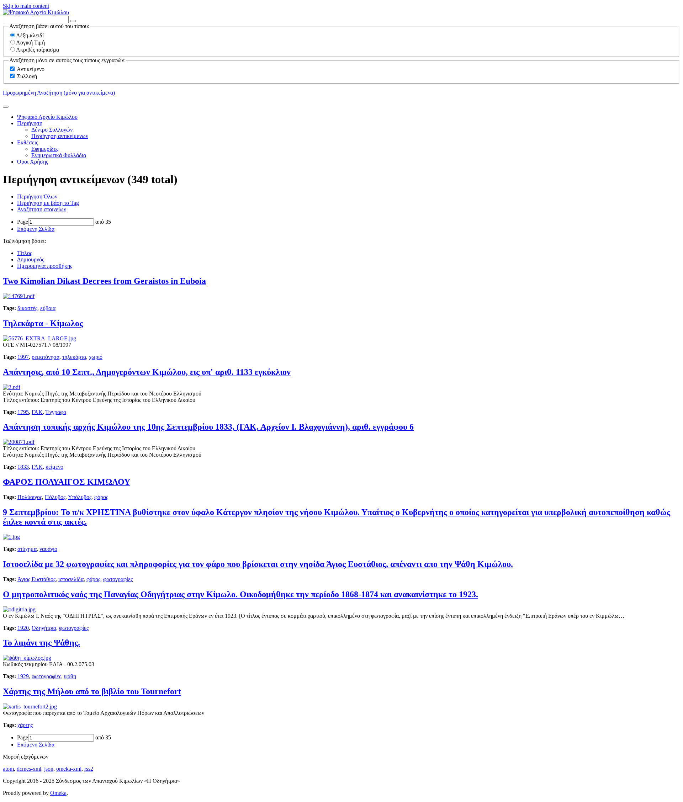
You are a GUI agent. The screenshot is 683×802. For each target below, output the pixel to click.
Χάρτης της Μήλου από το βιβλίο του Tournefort (92, 691)
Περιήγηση (29, 123)
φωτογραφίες (118, 579)
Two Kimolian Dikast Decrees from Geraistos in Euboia (104, 281)
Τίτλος (24, 253)
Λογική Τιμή (30, 42)
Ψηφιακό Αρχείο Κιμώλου (47, 117)
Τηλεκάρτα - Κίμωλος (43, 323)
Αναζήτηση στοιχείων (41, 209)
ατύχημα (27, 549)
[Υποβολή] (6, 107)
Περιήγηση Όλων (37, 196)
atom (8, 769)
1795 (23, 412)
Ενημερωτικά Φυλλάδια (58, 155)
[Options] (73, 21)
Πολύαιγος (29, 497)
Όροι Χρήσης (32, 162)
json (48, 769)
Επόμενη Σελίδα (35, 229)
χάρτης (25, 725)
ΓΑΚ (37, 412)
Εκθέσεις (27, 142)
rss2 (88, 769)
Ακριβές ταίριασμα (37, 50)
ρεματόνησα (45, 357)
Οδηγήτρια (44, 628)
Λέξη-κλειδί (30, 35)
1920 (23, 628)
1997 (23, 357)
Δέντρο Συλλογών (52, 130)
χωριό (95, 357)
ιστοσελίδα (71, 579)
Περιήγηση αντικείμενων (59, 136)
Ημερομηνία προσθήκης (44, 266)
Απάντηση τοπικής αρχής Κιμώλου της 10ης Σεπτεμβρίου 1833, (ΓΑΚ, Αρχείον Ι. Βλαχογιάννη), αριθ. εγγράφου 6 (208, 426)
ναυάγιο (48, 549)
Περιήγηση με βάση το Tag (48, 203)
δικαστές (27, 308)
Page (22, 222)
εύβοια (47, 308)
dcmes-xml (29, 769)
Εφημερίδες (44, 149)
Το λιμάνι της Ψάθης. (41, 642)
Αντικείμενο (30, 69)
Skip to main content (26, 6)
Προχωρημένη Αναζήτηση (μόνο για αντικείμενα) (59, 93)
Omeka (58, 793)
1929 (23, 676)
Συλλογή (27, 76)
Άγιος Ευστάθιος (36, 579)
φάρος (101, 497)
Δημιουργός (30, 259)
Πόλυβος (55, 497)
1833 (23, 467)
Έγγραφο (56, 412)
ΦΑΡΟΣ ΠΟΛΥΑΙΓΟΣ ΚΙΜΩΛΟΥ (66, 482)
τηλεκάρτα (74, 357)
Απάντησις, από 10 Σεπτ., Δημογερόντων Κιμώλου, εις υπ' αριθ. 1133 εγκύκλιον (147, 372)
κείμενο (54, 467)
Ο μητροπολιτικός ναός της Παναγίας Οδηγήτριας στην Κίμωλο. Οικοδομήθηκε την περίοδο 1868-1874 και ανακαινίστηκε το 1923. (240, 594)
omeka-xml (68, 769)
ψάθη (70, 676)
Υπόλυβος (79, 497)
